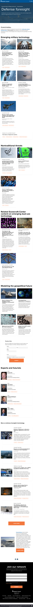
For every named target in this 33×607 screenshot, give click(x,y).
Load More (16, 523)
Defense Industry (7, 67)
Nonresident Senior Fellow (11, 373)
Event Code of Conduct (22, 598)
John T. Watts (10, 408)
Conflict (9, 415)
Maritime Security (26, 516)
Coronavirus (6, 205)
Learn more (20, 550)
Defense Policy (15, 136)
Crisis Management (15, 415)
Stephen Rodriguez (12, 396)
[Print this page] (15, 559)
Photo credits (28, 598)
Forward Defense (20, 6)
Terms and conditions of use (16, 595)
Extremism (9, 379)
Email (8, 349)
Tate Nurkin (10, 384)
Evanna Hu (10, 372)
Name (8, 346)
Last (7, 348)
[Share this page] (17, 559)
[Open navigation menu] (32, 1)
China (3, 67)
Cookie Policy (9, 595)
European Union (25, 498)
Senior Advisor (10, 397)
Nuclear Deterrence (11, 125)
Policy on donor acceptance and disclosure (22, 597)
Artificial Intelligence (21, 246)
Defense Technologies (5, 125)
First (17, 347)
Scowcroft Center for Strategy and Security (9, 6)
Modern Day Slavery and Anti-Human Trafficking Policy (10, 598)
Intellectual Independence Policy (26, 595)
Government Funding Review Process (10, 597)
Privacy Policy (4, 595)
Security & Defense (7, 279)
